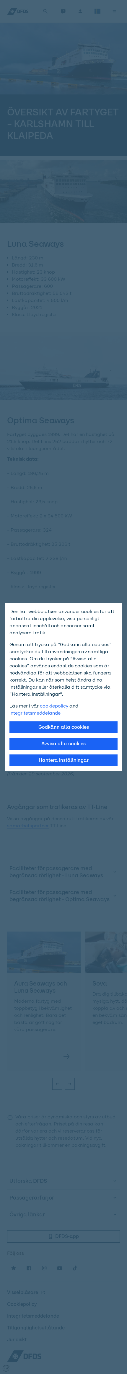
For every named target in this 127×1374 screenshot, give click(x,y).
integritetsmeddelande (35, 713)
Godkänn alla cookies (63, 727)
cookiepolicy (54, 706)
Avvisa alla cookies (63, 743)
